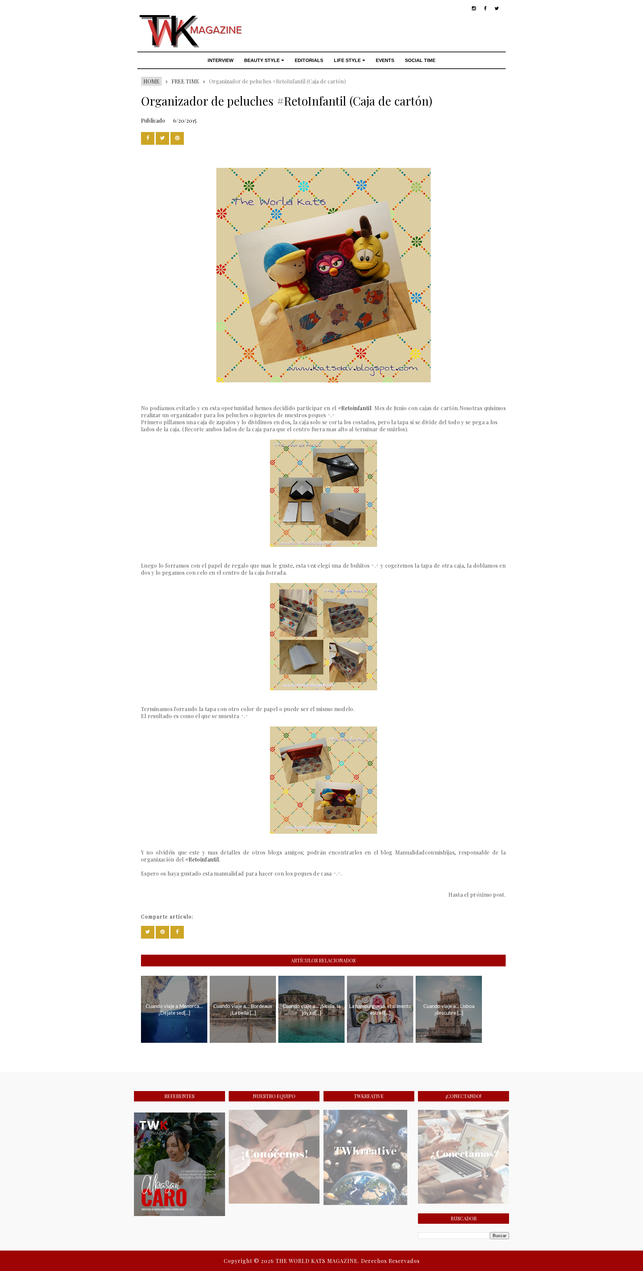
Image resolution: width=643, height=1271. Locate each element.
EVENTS (385, 60)
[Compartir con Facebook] (147, 138)
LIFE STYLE (347, 60)
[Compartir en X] (162, 138)
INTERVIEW (220, 60)
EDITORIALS (309, 60)
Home (151, 81)
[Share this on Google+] (177, 138)
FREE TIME (185, 81)
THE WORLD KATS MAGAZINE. (318, 1260)
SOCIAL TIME (420, 60)
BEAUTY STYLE (262, 60)
